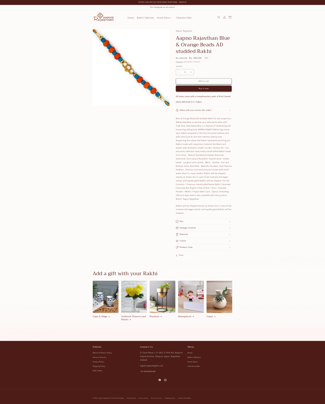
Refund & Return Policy (102, 353)
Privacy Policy (98, 362)
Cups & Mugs (100, 316)
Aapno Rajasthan (104, 398)
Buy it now (204, 88)
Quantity (179, 66)
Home (190, 353)
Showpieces (184, 316)
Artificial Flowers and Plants (133, 318)
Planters (154, 316)
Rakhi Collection (194, 357)
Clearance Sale (194, 366)
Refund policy (131, 398)
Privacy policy (143, 398)
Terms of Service (99, 357)
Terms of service (156, 398)
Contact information (184, 398)
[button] (165, 18)
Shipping (179, 62)
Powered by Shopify (117, 398)
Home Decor (193, 362)
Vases (209, 316)
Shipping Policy (99, 366)
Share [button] (181, 255)
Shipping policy (170, 398)
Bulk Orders (98, 371)
